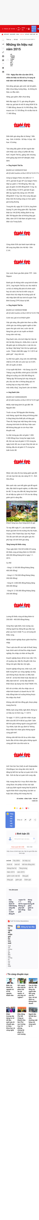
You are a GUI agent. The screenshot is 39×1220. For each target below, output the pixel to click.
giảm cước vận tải (13, 876)
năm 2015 (20, 872)
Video (17, 34)
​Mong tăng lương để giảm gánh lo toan (31, 905)
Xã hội (16, 39)
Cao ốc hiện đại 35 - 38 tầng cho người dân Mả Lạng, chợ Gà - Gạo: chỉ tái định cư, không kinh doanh (33, 994)
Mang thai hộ (11, 868)
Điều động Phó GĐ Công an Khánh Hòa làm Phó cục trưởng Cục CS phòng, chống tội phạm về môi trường (22, 1024)
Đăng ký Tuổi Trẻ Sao (34, 28)
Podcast (6, 28)
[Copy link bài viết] (30, 819)
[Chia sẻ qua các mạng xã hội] (35, 819)
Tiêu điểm (16, 861)
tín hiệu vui (26, 861)
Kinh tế (9, 864)
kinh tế (17, 864)
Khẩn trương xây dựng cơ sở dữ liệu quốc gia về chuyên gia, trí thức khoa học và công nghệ (10, 1022)
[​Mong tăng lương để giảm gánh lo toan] (31, 895)
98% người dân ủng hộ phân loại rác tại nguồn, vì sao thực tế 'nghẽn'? (22, 991)
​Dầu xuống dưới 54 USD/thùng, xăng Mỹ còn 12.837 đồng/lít (12, 907)
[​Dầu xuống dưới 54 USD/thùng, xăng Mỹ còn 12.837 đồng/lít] (12, 895)
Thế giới (27, 34)
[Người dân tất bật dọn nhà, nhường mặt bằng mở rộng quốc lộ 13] (33, 1009)
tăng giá (25, 876)
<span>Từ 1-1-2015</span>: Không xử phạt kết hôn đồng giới (21, 906)
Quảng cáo (23, 28)
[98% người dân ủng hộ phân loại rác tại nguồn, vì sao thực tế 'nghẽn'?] (22, 981)
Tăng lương (23, 868)
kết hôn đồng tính (28, 864)
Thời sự (22, 34)
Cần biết (19, 28)
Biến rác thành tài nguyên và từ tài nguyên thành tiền (10, 990)
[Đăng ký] (26, 927)
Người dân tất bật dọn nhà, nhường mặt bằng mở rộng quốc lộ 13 (33, 1020)
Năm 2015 (10, 872)
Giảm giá (27, 880)
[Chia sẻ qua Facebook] (25, 819)
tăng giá (10, 880)
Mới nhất (6, 34)
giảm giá (19, 880)
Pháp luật (32, 34)
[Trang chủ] (2, 34)
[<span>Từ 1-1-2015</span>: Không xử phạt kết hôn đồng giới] (21, 895)
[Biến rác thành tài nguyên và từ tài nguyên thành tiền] (10, 981)
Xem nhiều (12, 34)
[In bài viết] (3, 71)
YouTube (13, 28)
